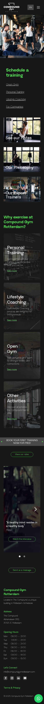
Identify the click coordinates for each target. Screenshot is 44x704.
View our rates (22, 454)
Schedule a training (17, 73)
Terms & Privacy (12, 688)
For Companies (14, 106)
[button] (31, 7)
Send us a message (22, 570)
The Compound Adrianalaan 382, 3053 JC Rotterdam (13, 619)
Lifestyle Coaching (16, 99)
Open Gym (12, 84)
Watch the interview (22, 539)
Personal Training (15, 91)
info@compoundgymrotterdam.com (19, 672)
